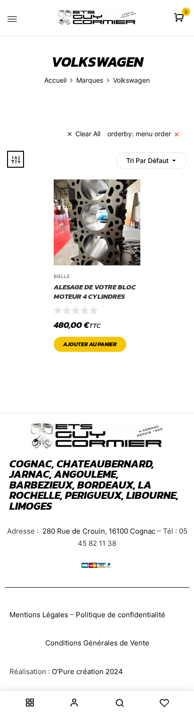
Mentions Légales (38, 614)
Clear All (87, 134)
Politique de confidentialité (120, 614)
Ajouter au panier (90, 344)
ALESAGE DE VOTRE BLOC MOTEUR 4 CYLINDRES (95, 291)
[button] (180, 18)
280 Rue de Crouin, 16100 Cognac (97, 531)
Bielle (62, 276)
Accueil (55, 80)
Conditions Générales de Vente (97, 642)
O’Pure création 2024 (87, 671)
